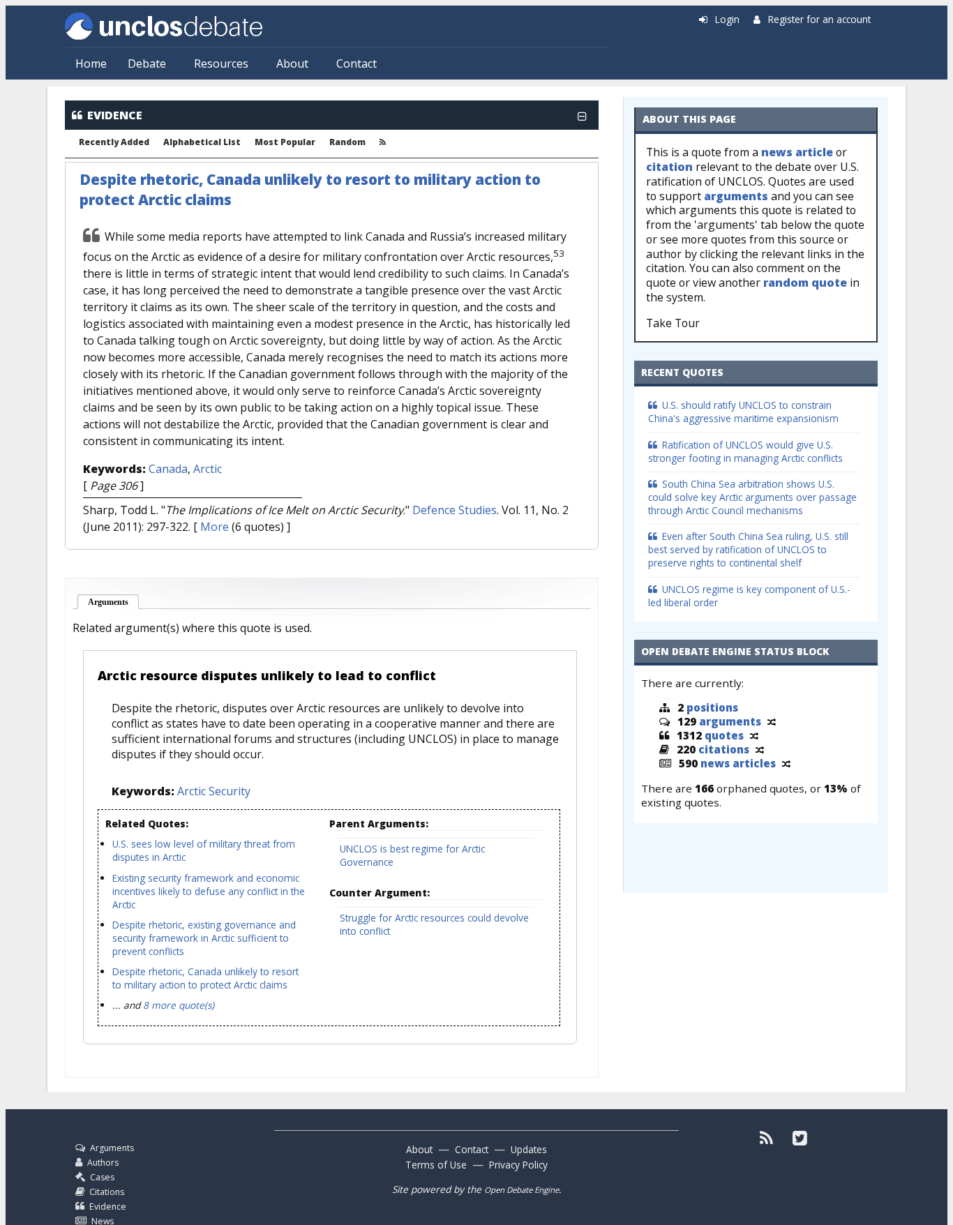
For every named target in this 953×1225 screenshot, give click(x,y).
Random (347, 142)
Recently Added (114, 142)
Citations (106, 1192)
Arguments (114, 602)
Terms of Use (436, 1164)
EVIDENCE (114, 115)
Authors (103, 1162)
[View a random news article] (786, 763)
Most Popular (285, 142)
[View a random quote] (754, 735)
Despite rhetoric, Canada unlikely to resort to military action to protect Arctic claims (205, 978)
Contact (356, 63)
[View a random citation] (759, 749)
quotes (724, 735)
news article (797, 152)
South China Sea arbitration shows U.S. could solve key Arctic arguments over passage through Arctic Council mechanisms (752, 497)
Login (727, 19)
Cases (102, 1177)
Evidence (107, 1206)
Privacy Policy (518, 1164)
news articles (738, 763)
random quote (805, 282)
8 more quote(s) (178, 1005)
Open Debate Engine (521, 1190)
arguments (736, 196)
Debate (147, 63)
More (214, 526)
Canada (168, 468)
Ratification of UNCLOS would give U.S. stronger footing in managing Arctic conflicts (745, 451)
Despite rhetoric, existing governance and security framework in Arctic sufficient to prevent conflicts (204, 938)
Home (91, 63)
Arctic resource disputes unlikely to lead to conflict (267, 675)
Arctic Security (213, 791)
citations (723, 749)
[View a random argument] (771, 721)
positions (712, 707)
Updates (529, 1149)
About (292, 63)
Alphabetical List (202, 142)
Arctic (207, 468)
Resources (221, 63)
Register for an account (819, 19)
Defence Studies (454, 510)
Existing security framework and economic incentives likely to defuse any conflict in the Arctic (208, 891)
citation (669, 166)
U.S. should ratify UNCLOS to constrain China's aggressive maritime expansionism (743, 411)
